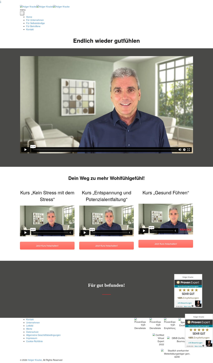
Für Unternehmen (35, 20)
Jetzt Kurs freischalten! (47, 245)
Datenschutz (32, 331)
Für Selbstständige (35, 23)
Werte (29, 328)
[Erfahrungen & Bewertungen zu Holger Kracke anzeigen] (199, 330)
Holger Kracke (35, 359)
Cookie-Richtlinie (34, 341)
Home (29, 16)
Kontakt (30, 29)
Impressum (31, 338)
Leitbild (29, 325)
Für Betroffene (33, 26)
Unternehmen (33, 322)
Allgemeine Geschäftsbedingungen (43, 335)
